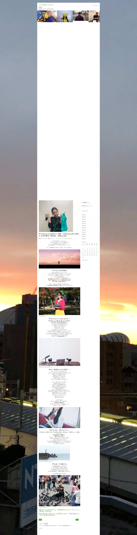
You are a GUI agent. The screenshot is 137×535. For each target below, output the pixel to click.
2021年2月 (84, 221)
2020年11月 (84, 227)
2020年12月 (84, 225)
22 (96, 252)
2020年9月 (84, 232)
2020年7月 (84, 236)
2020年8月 (84, 234)
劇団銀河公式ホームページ (87, 205)
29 (96, 255)
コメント (40, 528)
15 (96, 250)
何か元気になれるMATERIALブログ (46, 461)
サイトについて (95, 5)
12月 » (86, 260)
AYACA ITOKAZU (42, 316)
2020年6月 (84, 238)
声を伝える (66, 238)
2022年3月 (84, 214)
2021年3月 (84, 219)
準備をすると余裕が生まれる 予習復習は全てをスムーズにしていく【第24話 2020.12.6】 (59, 510)
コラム (61, 238)
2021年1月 (84, 223)
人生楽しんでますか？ (43, 507)
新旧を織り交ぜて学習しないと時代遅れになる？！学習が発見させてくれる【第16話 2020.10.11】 (59, 514)
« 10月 (83, 260)
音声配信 (70, 238)
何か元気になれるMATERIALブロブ (46, 367)
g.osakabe (52, 238)
